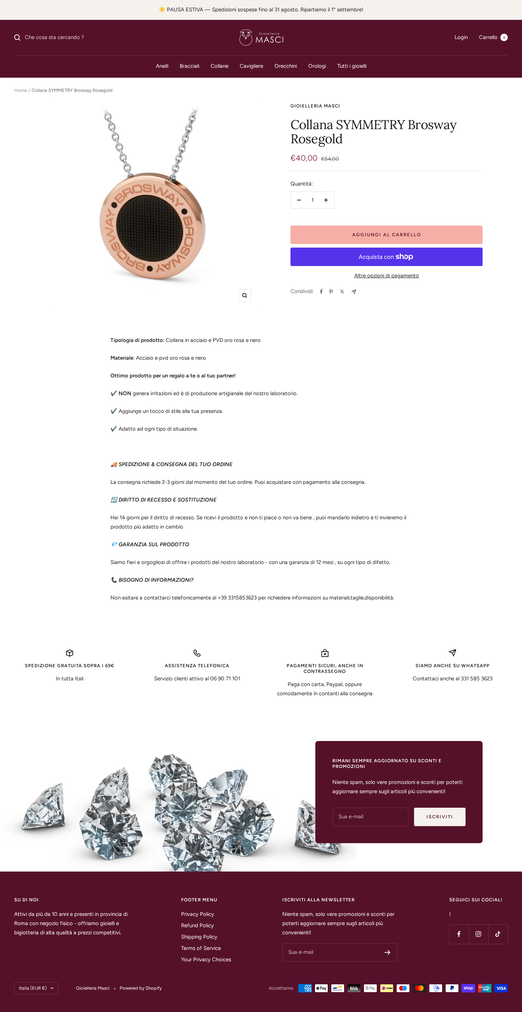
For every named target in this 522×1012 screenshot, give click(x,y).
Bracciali (189, 66)
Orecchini (285, 66)
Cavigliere (251, 66)
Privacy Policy (197, 914)
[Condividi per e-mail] (354, 291)
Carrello (492, 37)
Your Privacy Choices (206, 959)
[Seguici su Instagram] (478, 934)
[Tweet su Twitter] (342, 291)
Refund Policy (197, 925)
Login (461, 37)
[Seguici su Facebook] (459, 934)
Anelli (162, 66)
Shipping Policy (199, 937)
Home (20, 90)
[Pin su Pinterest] (331, 291)
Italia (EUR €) (33, 988)
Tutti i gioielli (351, 66)
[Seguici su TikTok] (498, 934)
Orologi (317, 66)
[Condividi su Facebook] (321, 291)
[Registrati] (388, 952)
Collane (219, 66)
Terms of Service (201, 948)
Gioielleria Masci (315, 106)
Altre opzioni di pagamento (386, 275)
